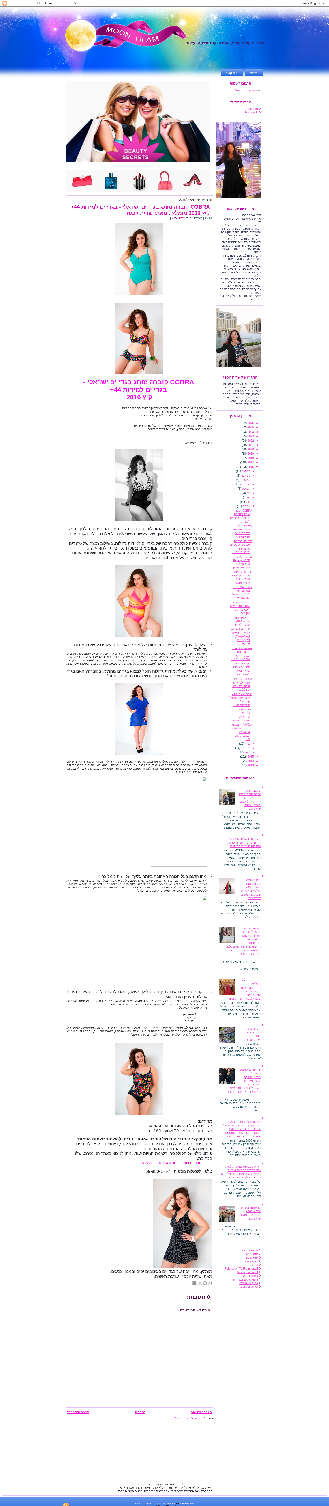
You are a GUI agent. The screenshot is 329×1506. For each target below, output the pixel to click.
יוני (248, 497)
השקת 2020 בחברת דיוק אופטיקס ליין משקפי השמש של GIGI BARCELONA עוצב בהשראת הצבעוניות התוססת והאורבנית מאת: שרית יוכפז (242, 1129)
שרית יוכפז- (178, 218)
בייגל (255, 1265)
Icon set (171, 1503)
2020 (250, 449)
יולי (248, 493)
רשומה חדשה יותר (78, 1412)
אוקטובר (244, 480)
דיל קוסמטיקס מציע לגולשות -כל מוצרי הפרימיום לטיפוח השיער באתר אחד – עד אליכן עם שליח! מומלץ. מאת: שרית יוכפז (240, 1172)
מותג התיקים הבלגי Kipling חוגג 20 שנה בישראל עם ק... (241, 562)
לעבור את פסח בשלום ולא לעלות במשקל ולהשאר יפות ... (241, 592)
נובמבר (245, 475)
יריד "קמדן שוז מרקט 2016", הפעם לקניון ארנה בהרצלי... (241, 623)
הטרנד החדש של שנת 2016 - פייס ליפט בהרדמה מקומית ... (241, 608)
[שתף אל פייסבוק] (194, 1283)
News (138, 1503)
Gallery (147, 1503)
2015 (250, 756)
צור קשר (232, 73)
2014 (250, 761)
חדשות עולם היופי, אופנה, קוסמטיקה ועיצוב (225, 43)
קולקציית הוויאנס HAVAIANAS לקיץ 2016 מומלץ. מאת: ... (241, 638)
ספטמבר (244, 484)
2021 (250, 445)
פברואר (245, 748)
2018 (250, 458)
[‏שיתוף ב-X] (200, 1283)
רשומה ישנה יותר (201, 1412)
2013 (250, 765)
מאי (247, 502)
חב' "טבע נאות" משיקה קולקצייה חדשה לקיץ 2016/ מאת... (241, 577)
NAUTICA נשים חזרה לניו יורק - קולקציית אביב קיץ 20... (241, 684)
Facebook (251, 112)
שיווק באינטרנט (248, 1283)
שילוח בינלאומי (249, 1276)
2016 (250, 467)
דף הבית (140, 1412)
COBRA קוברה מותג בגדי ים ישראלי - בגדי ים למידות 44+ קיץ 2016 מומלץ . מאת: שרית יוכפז (140, 210)
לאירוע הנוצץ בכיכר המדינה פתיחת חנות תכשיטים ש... (242, 531)
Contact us (159, 1503)
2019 (250, 453)
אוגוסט (245, 488)
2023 (250, 436)
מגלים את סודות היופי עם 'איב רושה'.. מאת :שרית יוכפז (250, 1034)
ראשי (254, 73)
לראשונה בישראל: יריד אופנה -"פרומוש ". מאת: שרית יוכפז (250, 1213)
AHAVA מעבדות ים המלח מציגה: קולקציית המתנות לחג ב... (241, 732)
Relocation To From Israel (241, 1268)
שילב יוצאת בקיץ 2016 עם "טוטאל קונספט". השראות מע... (240, 699)
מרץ (247, 743)
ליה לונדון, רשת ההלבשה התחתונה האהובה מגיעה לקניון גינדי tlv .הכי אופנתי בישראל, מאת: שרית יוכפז (245, 989)
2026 (250, 423)
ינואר (247, 752)
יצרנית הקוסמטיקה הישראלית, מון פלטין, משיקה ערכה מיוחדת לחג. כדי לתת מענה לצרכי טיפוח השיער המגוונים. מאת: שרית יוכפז (244, 1080)
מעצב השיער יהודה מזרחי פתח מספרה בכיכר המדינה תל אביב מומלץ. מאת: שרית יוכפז (250, 799)
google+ (253, 108)
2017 (250, 462)
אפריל (246, 506)
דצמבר (245, 471)
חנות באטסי (250, 1261)
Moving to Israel (247, 1272)
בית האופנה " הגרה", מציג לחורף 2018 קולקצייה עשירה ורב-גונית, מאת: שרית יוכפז (251, 889)
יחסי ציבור (251, 1254)
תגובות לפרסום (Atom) (188, 1418)
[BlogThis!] (205, 1283)
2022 (250, 440)
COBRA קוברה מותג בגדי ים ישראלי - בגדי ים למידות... (241, 516)
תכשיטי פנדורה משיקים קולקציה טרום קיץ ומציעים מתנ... (241, 546)
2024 (250, 432)
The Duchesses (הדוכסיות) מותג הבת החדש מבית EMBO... (241, 654)
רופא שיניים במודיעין (245, 1279)
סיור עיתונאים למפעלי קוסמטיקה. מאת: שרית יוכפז (241, 715)
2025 (250, 427)
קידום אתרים (250, 1250)
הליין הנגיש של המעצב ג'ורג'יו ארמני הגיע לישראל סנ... (242, 669)
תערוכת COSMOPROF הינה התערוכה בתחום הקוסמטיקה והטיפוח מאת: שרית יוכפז (243, 842)
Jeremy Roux (186, 1503)
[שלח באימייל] (210, 1283)
